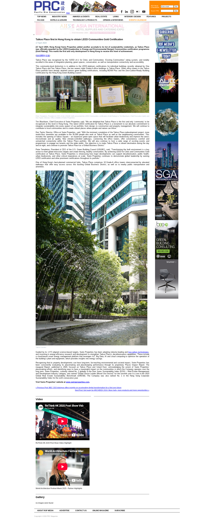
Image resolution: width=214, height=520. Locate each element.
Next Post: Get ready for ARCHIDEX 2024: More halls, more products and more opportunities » (112, 390)
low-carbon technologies (138, 352)
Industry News (59, 17)
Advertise (64, 511)
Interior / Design (132, 17)
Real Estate (101, 17)
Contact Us (81, 511)
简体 (68, 13)
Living (116, 17)
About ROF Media (45, 511)
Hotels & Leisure (58, 20)
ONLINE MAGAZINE (100, 511)
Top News (41, 17)
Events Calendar (137, 20)
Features (151, 17)
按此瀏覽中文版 (42, 55)
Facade (40, 20)
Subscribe (120, 511)
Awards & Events (81, 17)
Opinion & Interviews (113, 20)
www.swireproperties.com (77, 382)
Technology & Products (85, 20)
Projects (166, 17)
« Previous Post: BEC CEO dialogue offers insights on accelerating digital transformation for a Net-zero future (78, 388)
